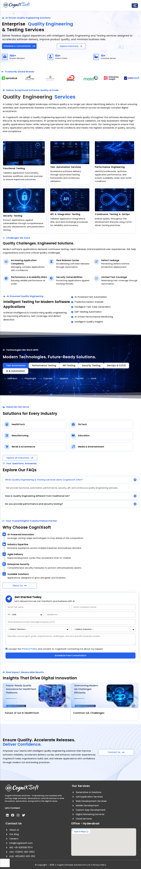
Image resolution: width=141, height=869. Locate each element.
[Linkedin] (7, 815)
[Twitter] (23, 815)
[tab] (16, 365)
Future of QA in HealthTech (22, 713)
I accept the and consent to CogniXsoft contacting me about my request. (55, 648)
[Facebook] (12, 815)
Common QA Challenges (88, 713)
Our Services (81, 786)
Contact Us (14, 823)
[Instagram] (18, 815)
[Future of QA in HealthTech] (36, 695)
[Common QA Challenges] (104, 695)
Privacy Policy (29, 648)
